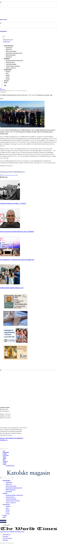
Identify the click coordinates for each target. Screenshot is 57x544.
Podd (7, 77)
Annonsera (5, 461)
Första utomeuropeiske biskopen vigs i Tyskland (17, 231)
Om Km (4, 464)
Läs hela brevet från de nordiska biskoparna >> (12, 171)
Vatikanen (9, 47)
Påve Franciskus (11, 51)
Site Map (5, 540)
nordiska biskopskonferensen (10, 175)
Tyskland (16, 175)
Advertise (5, 536)
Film (7, 73)
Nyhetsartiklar (8, 45)
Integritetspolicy (10, 465)
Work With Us (6, 534)
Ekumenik (9, 56)
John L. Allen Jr (11, 67)
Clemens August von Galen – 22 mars (13, 203)
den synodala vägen (3, 175)
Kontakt (4, 462)
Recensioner (7, 69)
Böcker (8, 71)
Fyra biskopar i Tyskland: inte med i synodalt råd (17, 259)
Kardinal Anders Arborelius (14, 60)
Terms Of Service (7, 538)
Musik (8, 75)
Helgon (6, 80)
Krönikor (7, 58)
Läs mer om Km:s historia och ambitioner (11, 438)
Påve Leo (9, 49)
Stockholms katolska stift (14, 53)
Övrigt (8, 79)
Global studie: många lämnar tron (11, 288)
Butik (5, 82)
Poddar (4, 458)
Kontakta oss (3, 440)
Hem (4, 450)
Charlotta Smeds (11, 64)
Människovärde (11, 55)
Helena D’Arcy (10, 62)
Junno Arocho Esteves (13, 66)
